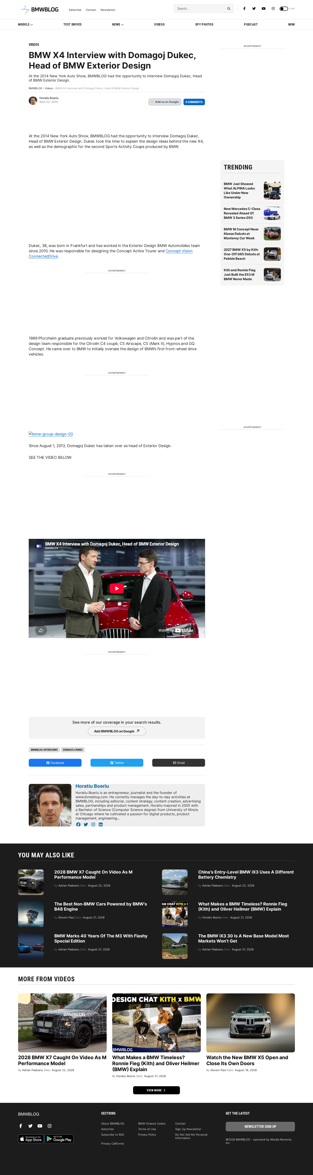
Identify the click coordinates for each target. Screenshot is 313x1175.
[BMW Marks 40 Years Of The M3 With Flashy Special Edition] (31, 935)
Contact (91, 10)
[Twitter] (254, 8)
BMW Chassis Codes (151, 1123)
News (116, 24)
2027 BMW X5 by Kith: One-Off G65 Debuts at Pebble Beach (242, 254)
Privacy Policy (147, 1134)
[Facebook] (244, 8)
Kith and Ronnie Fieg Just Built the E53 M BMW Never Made (240, 274)
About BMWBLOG (112, 1123)
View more (154, 1090)
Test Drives (72, 24)
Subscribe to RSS (112, 1134)
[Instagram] (273, 8)
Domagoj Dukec (73, 749)
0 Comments (194, 102)
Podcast (251, 24)
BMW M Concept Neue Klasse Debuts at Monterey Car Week (241, 233)
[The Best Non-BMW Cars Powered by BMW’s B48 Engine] (31, 903)
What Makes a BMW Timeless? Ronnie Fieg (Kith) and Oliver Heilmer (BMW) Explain (242, 906)
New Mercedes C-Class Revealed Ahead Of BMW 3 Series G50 (242, 213)
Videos (159, 24)
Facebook (57, 763)
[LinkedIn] (100, 824)
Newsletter (108, 10)
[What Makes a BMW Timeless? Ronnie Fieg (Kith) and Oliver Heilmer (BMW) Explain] (175, 903)
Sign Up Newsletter (188, 1129)
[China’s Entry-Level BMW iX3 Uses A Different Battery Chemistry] (175, 871)
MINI (291, 24)
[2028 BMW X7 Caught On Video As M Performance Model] (31, 871)
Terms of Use (147, 1129)
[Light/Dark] (284, 9)
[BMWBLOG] (52, 1114)
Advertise (75, 10)
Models (24, 24)
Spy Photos (204, 24)
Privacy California (112, 1143)
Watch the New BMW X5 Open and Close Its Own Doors (247, 1060)
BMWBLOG (35, 88)
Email (181, 763)
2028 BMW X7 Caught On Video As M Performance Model (93, 874)
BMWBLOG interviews (44, 749)
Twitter (118, 763)
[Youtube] (263, 8)
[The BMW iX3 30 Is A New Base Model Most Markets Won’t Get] (175, 935)
